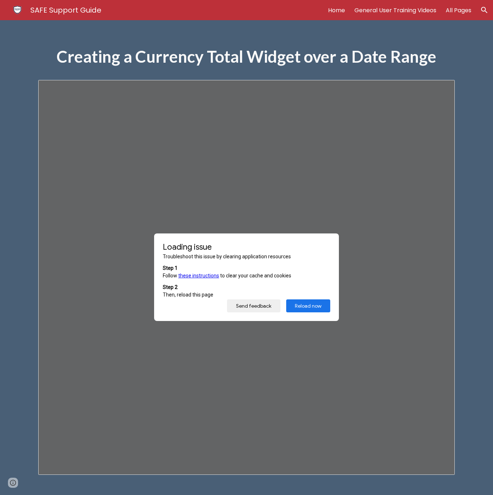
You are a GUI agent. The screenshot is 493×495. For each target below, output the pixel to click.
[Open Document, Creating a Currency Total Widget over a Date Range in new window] (441, 89)
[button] (484, 10)
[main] (246, 60)
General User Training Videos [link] (395, 10)
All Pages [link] (458, 10)
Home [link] (336, 10)
